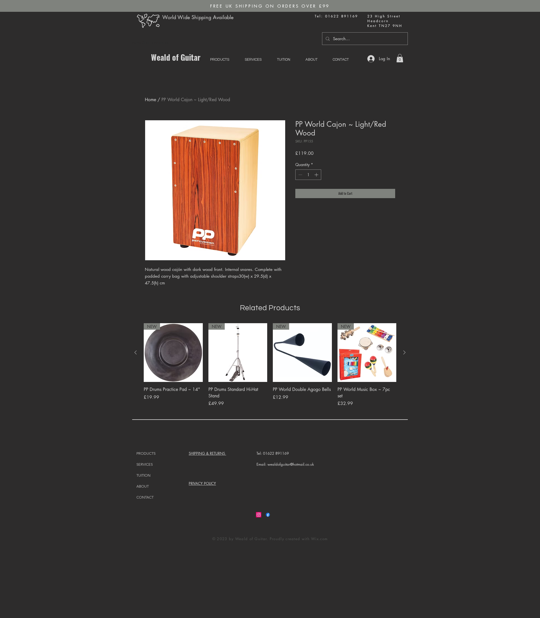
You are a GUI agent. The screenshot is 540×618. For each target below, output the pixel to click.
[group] (270, 368)
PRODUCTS (146, 453)
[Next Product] (404, 352)
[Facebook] (268, 514)
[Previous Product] (135, 352)
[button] (399, 58)
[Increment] (316, 175)
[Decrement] (299, 175)
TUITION (143, 475)
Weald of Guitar (176, 57)
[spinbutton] (308, 175)
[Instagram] (258, 514)
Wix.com (319, 538)
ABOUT (142, 486)
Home (150, 100)
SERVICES (144, 464)
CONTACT (145, 497)
